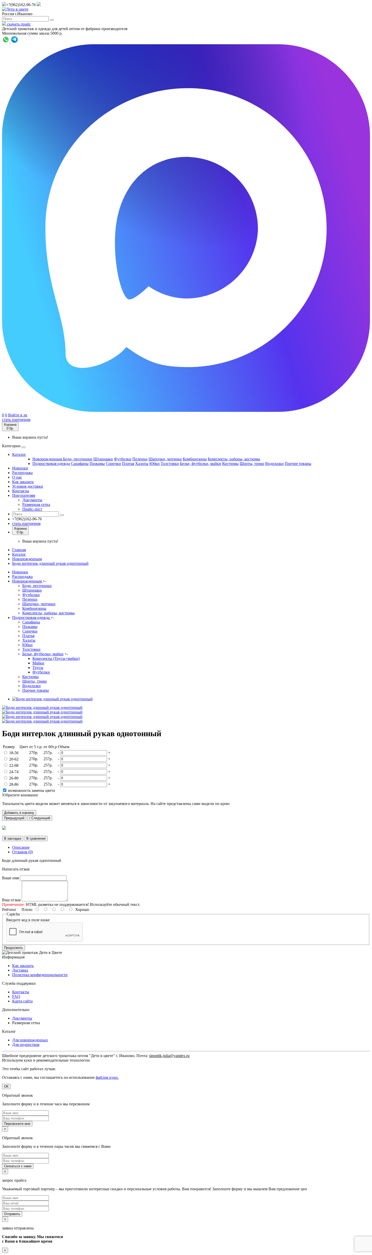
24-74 (13, 772)
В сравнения (36, 838)
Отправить (12, 1214)
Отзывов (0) (22, 852)
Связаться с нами (17, 1166)
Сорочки (113, 463)
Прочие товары (298, 463)
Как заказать (23, 482)
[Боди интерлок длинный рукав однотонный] (52, 699)
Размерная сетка (36, 504)
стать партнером (16, 419)
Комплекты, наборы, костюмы (234, 459)
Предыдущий (14, 818)
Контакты (20, 491)
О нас (17, 477)
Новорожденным (47, 459)
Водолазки (274, 463)
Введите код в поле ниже (28, 920)
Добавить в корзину (19, 813)
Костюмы (230, 463)
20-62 (13, 759)
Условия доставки (27, 486)
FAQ (16, 996)
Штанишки (103, 459)
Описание (21, 847)
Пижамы (97, 463)
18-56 (13, 753)
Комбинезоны (195, 459)
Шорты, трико (252, 463)
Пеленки (140, 459)
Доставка (20, 970)
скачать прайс (18, 24)
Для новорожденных (30, 1040)
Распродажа (22, 472)
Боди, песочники (77, 459)
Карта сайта (22, 1001)
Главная (19, 550)
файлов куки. (107, 1077)
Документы (32, 500)
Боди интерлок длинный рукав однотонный (50, 563)
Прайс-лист (32, 509)
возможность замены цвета (31, 790)
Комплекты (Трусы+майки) (56, 658)
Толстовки (170, 463)
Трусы (37, 667)
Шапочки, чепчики (165, 459)
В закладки (12, 838)
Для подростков (25, 1044)
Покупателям (23, 495)
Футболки (122, 459)
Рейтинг (9, 909)
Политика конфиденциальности (40, 975)
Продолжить (13, 948)
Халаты (141, 463)
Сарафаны (80, 463)
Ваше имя (10, 878)
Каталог (19, 454)
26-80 (13, 778)
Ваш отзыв (11, 900)
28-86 (13, 784)
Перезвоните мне (17, 1124)
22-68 (13, 765)
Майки (38, 663)
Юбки (154, 463)
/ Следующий (39, 818)
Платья (128, 463)
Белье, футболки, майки (200, 463)
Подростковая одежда (51, 463)
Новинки (20, 468)
